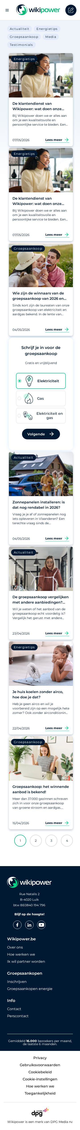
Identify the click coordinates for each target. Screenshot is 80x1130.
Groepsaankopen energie (29, 989)
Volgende (36, 434)
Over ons (15, 947)
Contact (14, 1009)
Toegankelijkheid (40, 1093)
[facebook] (17, 925)
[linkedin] (29, 925)
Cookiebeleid (40, 1072)
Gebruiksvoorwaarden (40, 1065)
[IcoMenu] (7, 10)
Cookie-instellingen (40, 1079)
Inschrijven (17, 982)
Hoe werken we (21, 954)
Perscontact (18, 1016)
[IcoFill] (70, 10)
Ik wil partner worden (26, 961)
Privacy (40, 1058)
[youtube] (41, 925)
